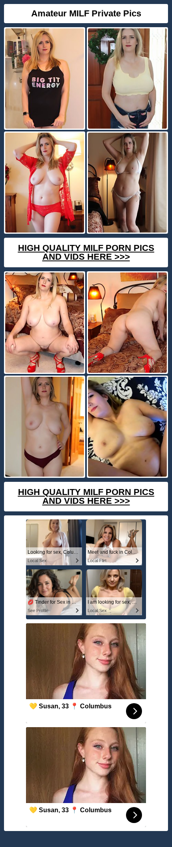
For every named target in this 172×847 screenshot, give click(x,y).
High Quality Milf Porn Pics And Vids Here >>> (86, 252)
